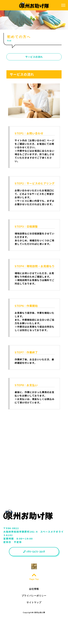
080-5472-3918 (35, 551)
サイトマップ (34, 602)
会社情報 (34, 589)
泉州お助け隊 (39, 612)
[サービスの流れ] (34, 116)
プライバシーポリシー (34, 595)
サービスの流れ (34, 56)
